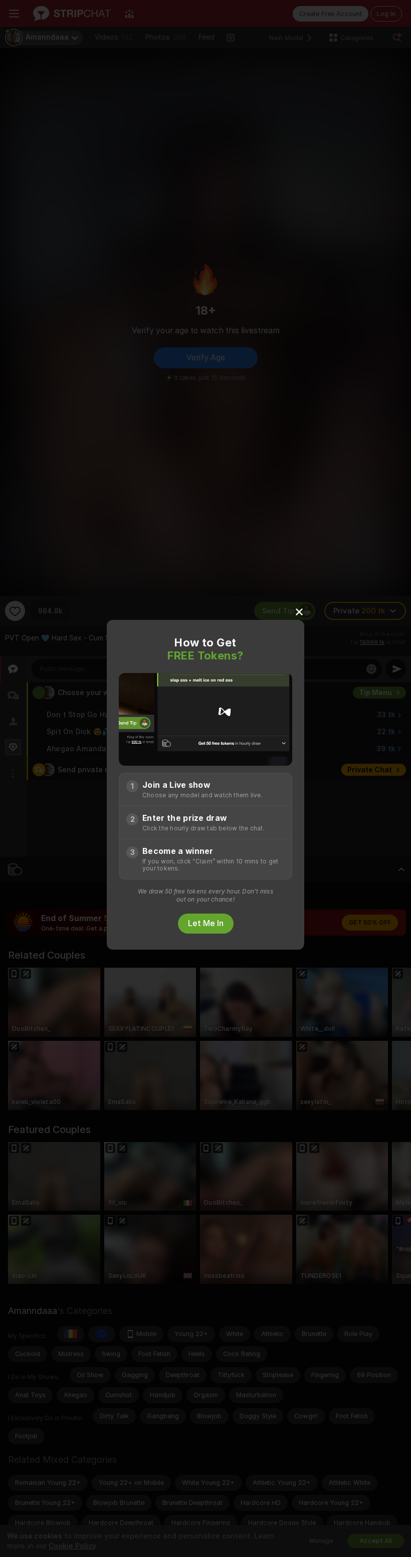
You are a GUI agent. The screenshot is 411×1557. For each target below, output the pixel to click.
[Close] (299, 611)
